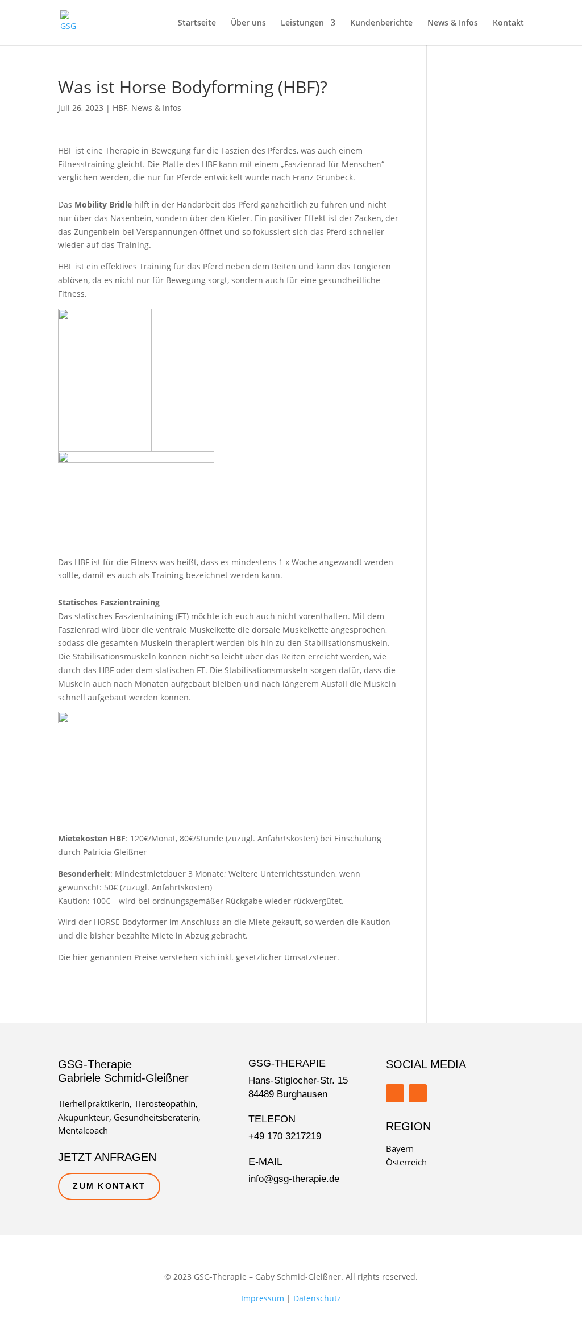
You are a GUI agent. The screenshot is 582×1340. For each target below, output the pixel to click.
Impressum (262, 1298)
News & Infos (452, 23)
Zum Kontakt (109, 1185)
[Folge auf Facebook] (395, 1093)
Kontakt (508, 23)
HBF (120, 107)
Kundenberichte (381, 23)
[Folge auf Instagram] (418, 1093)
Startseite (197, 23)
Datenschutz (317, 1298)
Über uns (248, 23)
